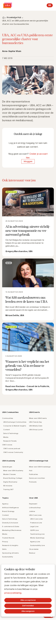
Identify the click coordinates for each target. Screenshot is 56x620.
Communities (7, 418)
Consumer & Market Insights (14, 426)
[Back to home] (7, 5)
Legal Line (34, 526)
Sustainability (7, 557)
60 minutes (7, 485)
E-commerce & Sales (10, 526)
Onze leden (33, 549)
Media (5, 437)
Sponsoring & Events (10, 553)
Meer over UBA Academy (13, 470)
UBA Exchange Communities (14, 422)
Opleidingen (7, 467)
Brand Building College (12, 478)
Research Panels (10, 441)
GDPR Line (34, 530)
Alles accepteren (28, 600)
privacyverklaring (12, 593)
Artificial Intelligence (10, 507)
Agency (5, 504)
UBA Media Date (35, 426)
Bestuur (32, 553)
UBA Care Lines (35, 515)
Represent (33, 504)
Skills (4, 549)
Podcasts (33, 482)
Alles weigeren (28, 611)
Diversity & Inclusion (10, 523)
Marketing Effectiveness (11, 530)
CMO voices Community (13, 452)
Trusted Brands (8, 538)
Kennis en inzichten (37, 478)
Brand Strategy (8, 511)
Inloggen (28, 161)
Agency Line (35, 541)
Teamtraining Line (37, 534)
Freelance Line (36, 523)
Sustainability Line (37, 545)
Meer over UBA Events (38, 418)
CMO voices (7, 445)
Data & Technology (10, 433)
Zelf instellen (28, 606)
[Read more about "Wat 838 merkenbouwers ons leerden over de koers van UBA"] (28, 289)
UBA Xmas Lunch (36, 429)
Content (6, 429)
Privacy (5, 541)
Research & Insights (10, 545)
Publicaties (33, 474)
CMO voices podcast (11, 448)
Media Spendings (37, 538)
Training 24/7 (8, 489)
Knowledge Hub (14, 17)
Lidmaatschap (35, 507)
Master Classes (9, 474)
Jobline (32, 511)
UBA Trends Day (35, 422)
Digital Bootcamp (10, 482)
